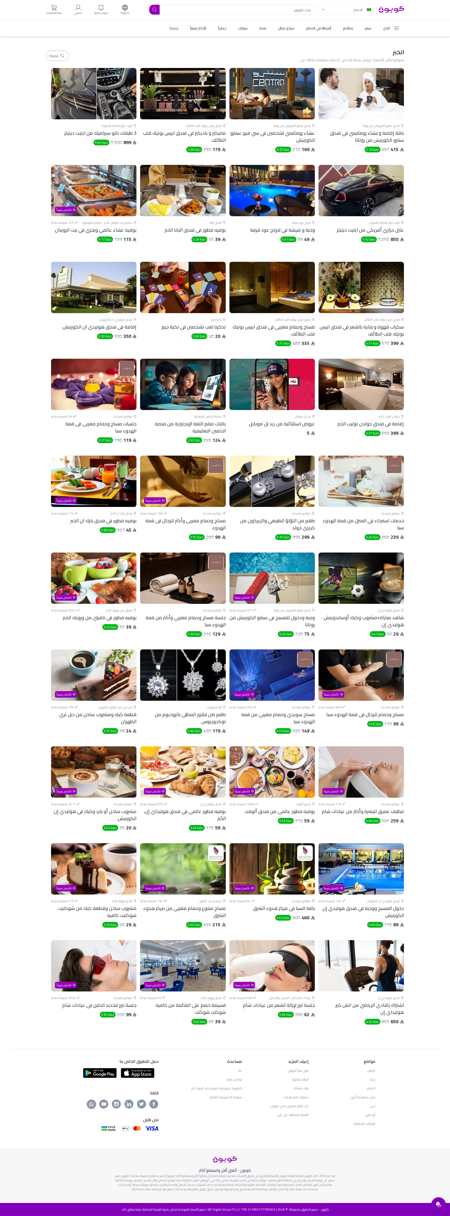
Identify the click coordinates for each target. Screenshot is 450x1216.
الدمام (371, 1088)
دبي (372, 1106)
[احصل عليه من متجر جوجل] (100, 1072)
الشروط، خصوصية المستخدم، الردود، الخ (216, 1088)
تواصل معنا (234, 1079)
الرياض (371, 1071)
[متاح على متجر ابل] (137, 1072)
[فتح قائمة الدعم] (438, 1204)
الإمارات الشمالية (364, 1124)
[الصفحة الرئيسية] (391, 9)
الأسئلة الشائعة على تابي (292, 1115)
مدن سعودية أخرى (362, 1097)
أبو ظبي (370, 1115)
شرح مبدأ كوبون (298, 1071)
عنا (240, 1071)
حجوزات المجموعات (296, 1097)
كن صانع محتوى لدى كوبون (289, 1106)
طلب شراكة (301, 1088)
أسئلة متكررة (300, 1079)
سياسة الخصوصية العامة (225, 1097)
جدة (372, 1079)
